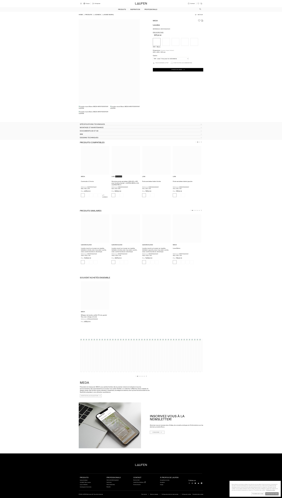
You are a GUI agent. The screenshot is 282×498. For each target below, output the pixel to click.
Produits (122, 9)
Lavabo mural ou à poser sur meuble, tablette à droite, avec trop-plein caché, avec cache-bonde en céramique (93, 250)
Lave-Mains (176, 248)
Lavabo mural (108, 14)
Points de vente (136, 484)
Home (81, 14)
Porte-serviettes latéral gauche (182, 181)
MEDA (83, 176)
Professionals (150, 9)
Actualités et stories (164, 480)
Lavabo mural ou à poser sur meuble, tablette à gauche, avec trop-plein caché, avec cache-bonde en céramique (155, 250)
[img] (83, 195)
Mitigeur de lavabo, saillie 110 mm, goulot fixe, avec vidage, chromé (94, 316)
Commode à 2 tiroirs (87, 181)
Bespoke (108, 486)
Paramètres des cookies (257, 493)
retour (200, 14)
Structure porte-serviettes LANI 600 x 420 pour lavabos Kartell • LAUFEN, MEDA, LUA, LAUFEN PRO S (125, 183)
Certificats (109, 482)
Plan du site (144, 494)
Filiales (161, 484)
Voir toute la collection (89, 395)
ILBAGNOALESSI (86, 245)
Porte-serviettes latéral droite (151, 181)
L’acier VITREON (83, 484)
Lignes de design (84, 480)
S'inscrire (156, 432)
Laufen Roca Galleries (138, 482)
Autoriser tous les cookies (272, 493)
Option (155, 55)
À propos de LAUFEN (169, 477)
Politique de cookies (186, 494)
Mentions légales (154, 494)
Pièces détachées (111, 484)
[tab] (141, 128)
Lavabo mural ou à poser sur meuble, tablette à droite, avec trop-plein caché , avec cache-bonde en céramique (124, 250)
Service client (136, 480)
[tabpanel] (95, 173)
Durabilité (162, 482)
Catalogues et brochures (85, 487)
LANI (113, 176)
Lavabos (98, 14)
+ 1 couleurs (105, 196)
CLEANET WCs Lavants (85, 482)
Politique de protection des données (170, 494)
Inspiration (135, 9)
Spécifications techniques (92, 124)
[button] (200, 9)
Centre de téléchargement (113, 480)
